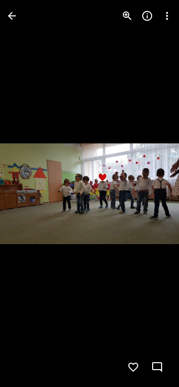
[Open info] (147, 16)
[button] (28, 193)
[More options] (167, 16)
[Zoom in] (127, 16)
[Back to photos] (12, 16)
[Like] (133, 367)
